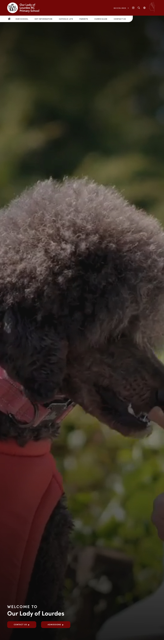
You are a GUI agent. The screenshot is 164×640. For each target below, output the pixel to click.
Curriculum (100, 19)
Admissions (54, 624)
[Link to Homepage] (25, 8)
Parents (83, 19)
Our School (22, 19)
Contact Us (120, 19)
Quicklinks (120, 8)
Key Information (43, 19)
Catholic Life (66, 19)
